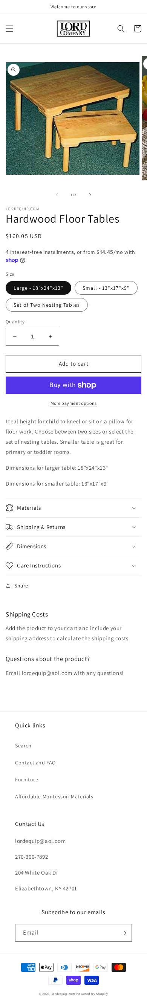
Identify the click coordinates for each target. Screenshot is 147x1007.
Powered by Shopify (92, 994)
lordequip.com (63, 994)
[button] (9, 28)
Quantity (15, 321)
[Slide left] (57, 194)
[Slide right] (90, 194)
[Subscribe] (123, 933)
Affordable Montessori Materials (54, 796)
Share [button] (21, 585)
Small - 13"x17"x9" (106, 287)
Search (23, 745)
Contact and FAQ (35, 762)
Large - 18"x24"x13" (38, 287)
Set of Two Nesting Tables (47, 304)
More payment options (74, 403)
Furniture (26, 779)
